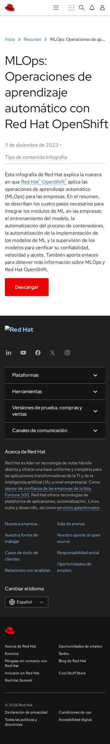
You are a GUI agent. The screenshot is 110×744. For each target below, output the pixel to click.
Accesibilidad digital (75, 719)
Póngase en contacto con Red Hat (26, 663)
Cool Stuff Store (72, 673)
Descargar (26, 287)
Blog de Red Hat (72, 660)
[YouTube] (23, 354)
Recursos (32, 39)
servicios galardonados (78, 507)
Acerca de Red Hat (20, 646)
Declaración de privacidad (26, 712)
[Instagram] (67, 354)
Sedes (64, 653)
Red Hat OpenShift (44, 182)
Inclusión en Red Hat (22, 673)
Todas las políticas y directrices (21, 722)
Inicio (10, 39)
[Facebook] (38, 354)
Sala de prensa (71, 523)
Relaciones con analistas (27, 570)
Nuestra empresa (21, 523)
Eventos (11, 653)
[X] (52, 354)
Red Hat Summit (18, 680)
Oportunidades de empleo (80, 646)
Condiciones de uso (75, 712)
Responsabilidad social (78, 552)
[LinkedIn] (8, 354)
